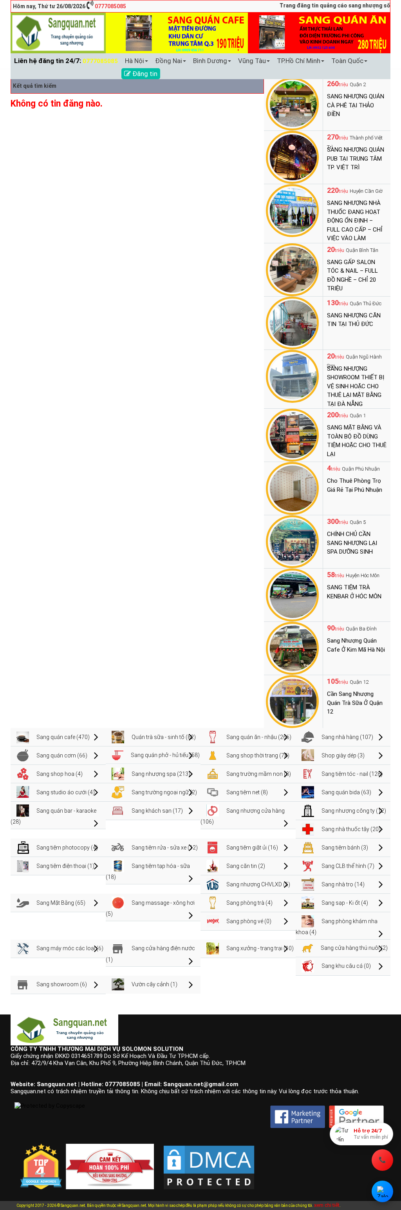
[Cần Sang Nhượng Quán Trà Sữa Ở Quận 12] (292, 701)
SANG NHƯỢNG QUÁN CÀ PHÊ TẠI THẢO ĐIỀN (355, 105)
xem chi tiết (327, 1205)
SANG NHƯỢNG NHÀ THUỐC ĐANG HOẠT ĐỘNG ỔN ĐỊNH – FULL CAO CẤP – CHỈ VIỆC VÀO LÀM (355, 220)
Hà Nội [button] (134, 61)
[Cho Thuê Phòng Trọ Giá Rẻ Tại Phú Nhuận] (292, 487)
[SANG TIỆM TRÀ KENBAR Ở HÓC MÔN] (292, 594)
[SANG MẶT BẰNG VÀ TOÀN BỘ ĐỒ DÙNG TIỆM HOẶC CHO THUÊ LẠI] (292, 434)
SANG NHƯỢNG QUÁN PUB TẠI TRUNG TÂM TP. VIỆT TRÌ (355, 158)
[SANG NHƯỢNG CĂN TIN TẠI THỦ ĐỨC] (292, 322)
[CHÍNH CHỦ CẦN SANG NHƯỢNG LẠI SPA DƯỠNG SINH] (292, 541)
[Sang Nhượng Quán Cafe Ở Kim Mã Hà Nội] (292, 647)
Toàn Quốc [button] (347, 61)
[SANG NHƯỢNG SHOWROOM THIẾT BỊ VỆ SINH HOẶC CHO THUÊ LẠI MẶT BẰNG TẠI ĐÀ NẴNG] (292, 375)
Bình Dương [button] (210, 61)
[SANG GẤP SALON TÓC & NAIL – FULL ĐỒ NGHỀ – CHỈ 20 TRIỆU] (292, 269)
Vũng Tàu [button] (252, 61)
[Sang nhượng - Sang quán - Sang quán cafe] (58, 32)
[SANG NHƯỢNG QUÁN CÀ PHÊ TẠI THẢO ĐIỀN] (292, 103)
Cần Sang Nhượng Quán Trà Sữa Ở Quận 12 (355, 702)
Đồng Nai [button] (168, 61)
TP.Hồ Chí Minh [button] (298, 61)
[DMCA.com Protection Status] (209, 1161)
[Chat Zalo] (382, 1191)
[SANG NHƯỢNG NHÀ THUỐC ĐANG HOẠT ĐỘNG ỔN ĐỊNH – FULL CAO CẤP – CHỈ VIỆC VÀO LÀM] (292, 210)
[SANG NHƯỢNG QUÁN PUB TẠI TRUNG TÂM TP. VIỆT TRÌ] (292, 156)
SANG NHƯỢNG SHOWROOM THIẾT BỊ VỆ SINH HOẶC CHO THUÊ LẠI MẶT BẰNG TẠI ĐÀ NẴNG (355, 386)
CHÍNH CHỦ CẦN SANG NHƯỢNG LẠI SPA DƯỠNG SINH (352, 543)
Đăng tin (144, 74)
